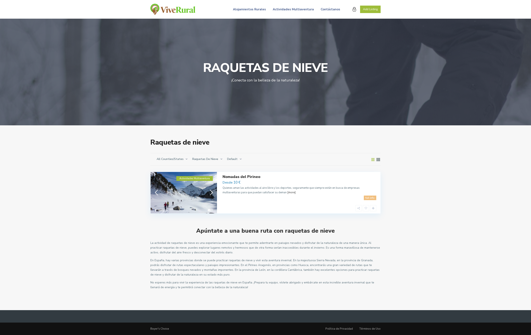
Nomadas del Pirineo (241, 176)
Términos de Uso (370, 329)
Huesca (162, 210)
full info (370, 198)
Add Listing (370, 9)
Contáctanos (330, 9)
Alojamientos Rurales (249, 9)
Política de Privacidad (339, 329)
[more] (291, 192)
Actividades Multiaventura (293, 9)
